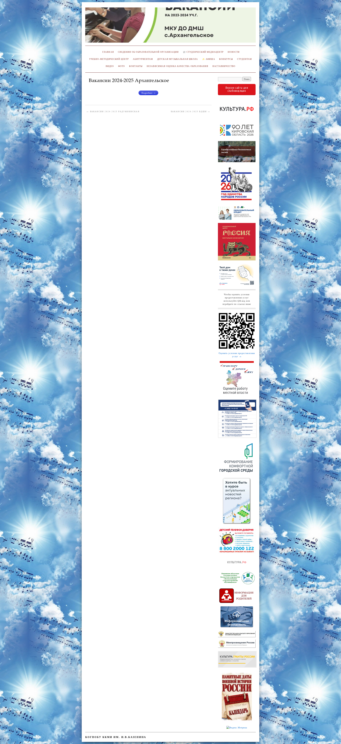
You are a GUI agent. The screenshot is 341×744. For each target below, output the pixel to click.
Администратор (100, 85)
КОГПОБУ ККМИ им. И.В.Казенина (115, 737)
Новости (234, 52)
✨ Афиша (208, 59)
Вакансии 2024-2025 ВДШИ (190, 111)
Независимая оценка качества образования (177, 66)
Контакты (135, 66)
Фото (121, 66)
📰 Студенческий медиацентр (203, 52)
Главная (107, 52)
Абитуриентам (143, 59)
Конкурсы (226, 59)
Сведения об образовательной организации (148, 52)
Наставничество (223, 66)
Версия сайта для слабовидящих (237, 89)
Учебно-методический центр (109, 59)
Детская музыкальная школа (177, 59)
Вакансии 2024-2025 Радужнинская (113, 111)
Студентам (244, 59)
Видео (110, 66)
